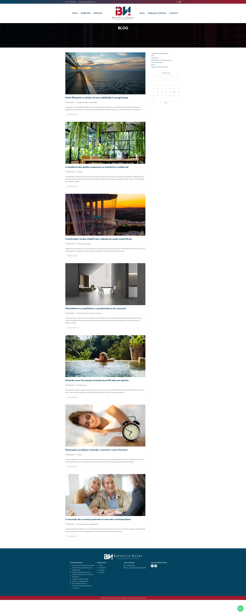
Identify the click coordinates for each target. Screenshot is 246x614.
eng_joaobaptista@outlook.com (87, 2)
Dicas (80, 455)
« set (165, 103)
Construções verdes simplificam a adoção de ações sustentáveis (98, 239)
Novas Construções (85, 244)
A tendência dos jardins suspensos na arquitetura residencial (96, 167)
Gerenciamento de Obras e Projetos (90, 313)
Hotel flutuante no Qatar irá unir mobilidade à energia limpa (96, 98)
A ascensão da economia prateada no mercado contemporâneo (98, 519)
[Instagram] (152, 565)
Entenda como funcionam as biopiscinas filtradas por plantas (97, 380)
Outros (81, 172)
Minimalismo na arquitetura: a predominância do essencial (95, 309)
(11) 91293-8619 (71, 2)
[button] (240, 608)
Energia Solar (83, 385)
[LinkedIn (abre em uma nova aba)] (180, 2)
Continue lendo (73, 114)
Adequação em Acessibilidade (88, 524)
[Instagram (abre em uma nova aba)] (178, 2)
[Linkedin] (155, 565)
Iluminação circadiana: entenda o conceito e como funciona (96, 450)
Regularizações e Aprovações (88, 102)
